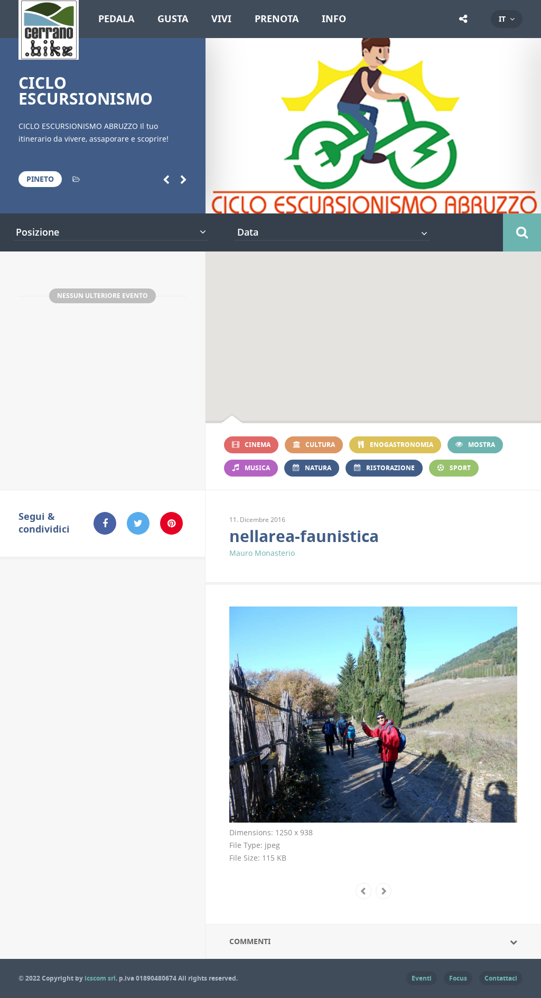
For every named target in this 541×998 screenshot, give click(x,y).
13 (415, 200)
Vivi (221, 18)
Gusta (172, 18)
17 (482, 200)
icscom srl (100, 978)
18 (499, 200)
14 (432, 200)
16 (465, 200)
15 (448, 200)
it (502, 19)
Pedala (116, 18)
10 (365, 200)
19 (515, 200)
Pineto (40, 179)
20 (532, 200)
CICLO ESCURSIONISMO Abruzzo (85, 98)
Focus (458, 978)
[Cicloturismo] (76, 179)
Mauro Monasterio (262, 553)
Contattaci (500, 978)
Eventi (422, 978)
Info (334, 18)
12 (398, 200)
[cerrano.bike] (48, 53)
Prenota (277, 18)
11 (381, 200)
